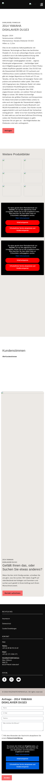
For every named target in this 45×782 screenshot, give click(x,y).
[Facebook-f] (4, 679)
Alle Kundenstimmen (9, 356)
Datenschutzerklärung (14, 738)
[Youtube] (18, 679)
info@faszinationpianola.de (15, 642)
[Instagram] (11, 679)
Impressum (6, 618)
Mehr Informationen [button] (22, 218)
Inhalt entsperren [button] (22, 222)
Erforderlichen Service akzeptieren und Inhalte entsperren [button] (22, 229)
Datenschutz (6, 623)
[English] (33, 4)
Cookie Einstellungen (9, 628)
